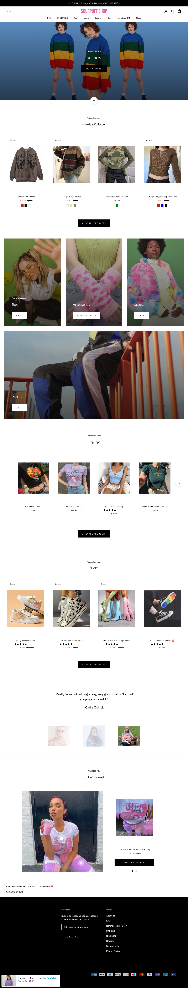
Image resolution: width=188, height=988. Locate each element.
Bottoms (98, 18)
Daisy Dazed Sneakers (25, 640)
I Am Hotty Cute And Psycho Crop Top (134, 849)
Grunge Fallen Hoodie (26, 196)
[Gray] (75, 205)
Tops (76, 18)
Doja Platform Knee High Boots (116, 640)
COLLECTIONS (62, 18)
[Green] (117, 205)
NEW (49, 18)
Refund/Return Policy (116, 926)
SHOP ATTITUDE (94, 68)
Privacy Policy (113, 951)
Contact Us (111, 936)
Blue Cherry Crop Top (114, 506)
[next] (179, 483)
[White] (29, 205)
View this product (134, 862)
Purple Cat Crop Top (74, 506)
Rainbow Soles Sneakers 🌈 (162, 640)
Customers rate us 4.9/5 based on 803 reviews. (34, 980)
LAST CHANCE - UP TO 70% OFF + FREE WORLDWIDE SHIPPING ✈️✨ (94, 3)
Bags (109, 18)
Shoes (138, 18)
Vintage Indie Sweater (71, 196)
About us (110, 916)
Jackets (86, 18)
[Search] (172, 11)
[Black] (26, 205)
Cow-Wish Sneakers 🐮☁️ (71, 640)
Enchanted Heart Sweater (117, 196)
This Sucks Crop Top (33, 506)
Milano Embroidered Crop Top (154, 506)
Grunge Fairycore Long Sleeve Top (162, 196)
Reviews (110, 941)
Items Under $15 (124, 18)
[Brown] (22, 205)
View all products (94, 223)
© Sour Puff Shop (18, 975)
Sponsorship (112, 946)
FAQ (108, 921)
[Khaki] (71, 205)
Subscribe (72, 936)
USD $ (9, 11)
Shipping (110, 931)
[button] (109, 510)
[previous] (9, 483)
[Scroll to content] (94, 100)
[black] (166, 205)
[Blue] (162, 205)
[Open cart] (179, 11)
